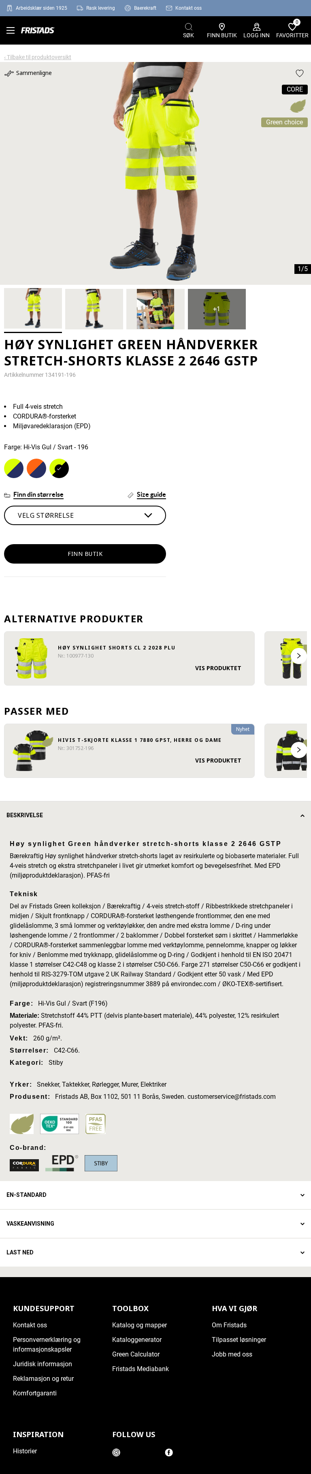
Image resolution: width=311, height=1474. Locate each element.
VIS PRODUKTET (218, 668)
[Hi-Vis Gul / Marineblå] (13, 468)
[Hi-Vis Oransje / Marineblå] (36, 468)
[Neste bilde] (299, 656)
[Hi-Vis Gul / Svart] (59, 468)
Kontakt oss (188, 8)
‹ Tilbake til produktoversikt (37, 57)
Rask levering (100, 8)
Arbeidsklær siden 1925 (41, 8)
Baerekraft (145, 8)
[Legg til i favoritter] (299, 73)
